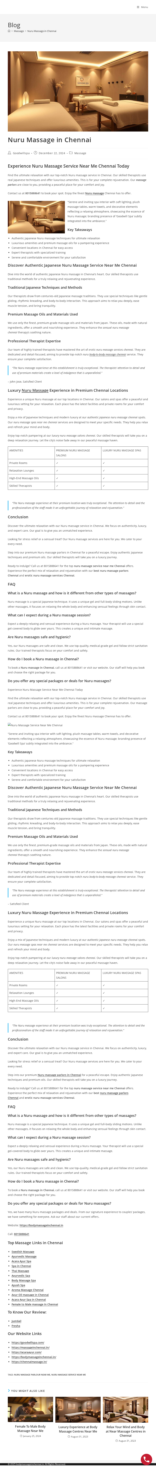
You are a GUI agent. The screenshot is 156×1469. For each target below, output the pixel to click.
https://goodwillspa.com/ (28, 1342)
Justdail (16, 1321)
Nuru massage (94, 193)
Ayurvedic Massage (24, 1256)
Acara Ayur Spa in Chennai (29, 1299)
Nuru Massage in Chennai (41, 31)
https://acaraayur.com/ (26, 1352)
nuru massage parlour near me (32, 1374)
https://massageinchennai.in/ (30, 1347)
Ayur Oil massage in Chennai (30, 1295)
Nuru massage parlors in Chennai (59, 1075)
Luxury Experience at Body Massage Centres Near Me (77, 1429)
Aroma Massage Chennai (28, 1290)
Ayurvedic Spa (21, 1275)
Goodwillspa (21, 153)
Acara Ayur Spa (21, 1261)
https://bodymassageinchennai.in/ (34, 1357)
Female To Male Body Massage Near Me (30, 1428)
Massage (80, 153)
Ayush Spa (18, 1285)
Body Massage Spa (24, 1280)
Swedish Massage (23, 1251)
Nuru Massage (35, 390)
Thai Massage (20, 1271)
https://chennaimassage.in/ (29, 1362)
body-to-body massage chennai (107, 354)
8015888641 (21, 1234)
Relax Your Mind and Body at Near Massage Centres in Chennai (126, 1431)
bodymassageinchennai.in (30, 1464)
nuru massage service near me (68, 1374)
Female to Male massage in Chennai (35, 1304)
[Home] (9, 31)
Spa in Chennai (21, 1266)
